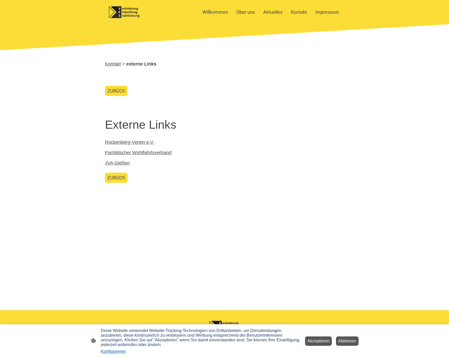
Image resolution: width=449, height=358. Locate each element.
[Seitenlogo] (124, 12)
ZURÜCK (116, 91)
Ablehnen (347, 341)
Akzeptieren (318, 341)
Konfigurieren (113, 351)
